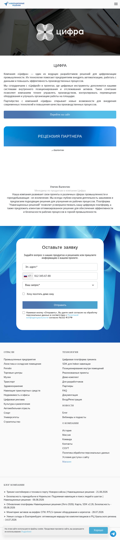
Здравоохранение (13, 386)
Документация (70, 395)
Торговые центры (13, 372)
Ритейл (8, 368)
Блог (64, 412)
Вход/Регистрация (72, 399)
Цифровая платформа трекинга (79, 359)
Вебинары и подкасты (74, 417)
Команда (67, 439)
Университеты (11, 417)
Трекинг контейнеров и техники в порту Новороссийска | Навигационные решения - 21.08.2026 (57, 492)
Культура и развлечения (17, 404)
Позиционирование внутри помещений (83, 368)
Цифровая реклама (14, 399)
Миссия (66, 435)
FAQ (64, 390)
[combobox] (28, 276)
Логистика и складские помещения (22, 363)
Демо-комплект (70, 377)
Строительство (12, 421)
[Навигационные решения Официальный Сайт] (14, 4)
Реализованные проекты (75, 372)
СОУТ (65, 448)
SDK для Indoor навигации (76, 363)
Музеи (7, 377)
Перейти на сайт (60, 114)
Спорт (7, 412)
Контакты (67, 443)
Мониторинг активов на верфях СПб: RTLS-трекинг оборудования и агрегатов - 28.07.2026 (55, 512)
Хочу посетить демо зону (40, 294)
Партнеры (67, 386)
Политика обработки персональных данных (86, 452)
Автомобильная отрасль (17, 408)
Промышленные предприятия (20, 359)
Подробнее (26, 532)
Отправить (60, 305)
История (66, 430)
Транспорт (9, 381)
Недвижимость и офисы (17, 395)
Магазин (66, 461)
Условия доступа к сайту (75, 457)
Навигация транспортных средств (22, 390)
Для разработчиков (72, 381)
